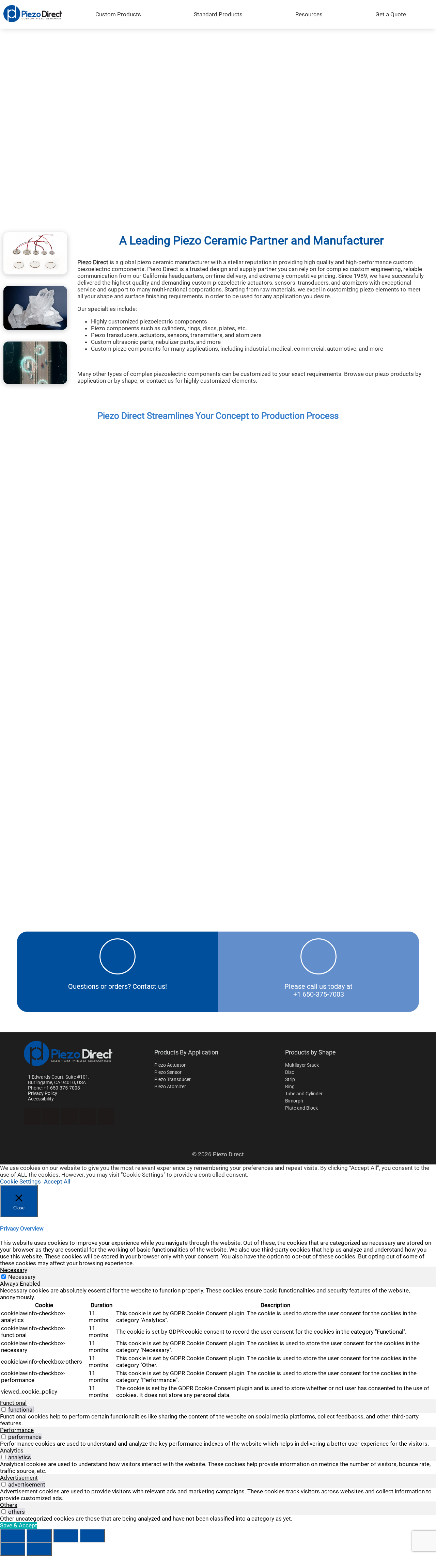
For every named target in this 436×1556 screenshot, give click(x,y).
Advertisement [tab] (19, 1477)
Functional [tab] (13, 1402)
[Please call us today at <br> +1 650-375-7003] (318, 956)
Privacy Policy (42, 1093)
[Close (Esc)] (92, 1535)
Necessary (21, 1276)
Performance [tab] (17, 1430)
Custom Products (118, 14)
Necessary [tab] (13, 1270)
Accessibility (41, 1098)
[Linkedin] (32, 1116)
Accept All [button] (57, 1181)
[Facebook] (50, 1116)
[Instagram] (87, 1116)
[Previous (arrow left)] (12, 1549)
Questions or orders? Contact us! (117, 986)
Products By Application (186, 1052)
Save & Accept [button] (18, 1525)
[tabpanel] (218, 1343)
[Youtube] (69, 1116)
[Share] (65, 1535)
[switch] (3, 1409)
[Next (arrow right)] (39, 1549)
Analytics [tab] (12, 1450)
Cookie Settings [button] (20, 1181)
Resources (309, 14)
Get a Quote (390, 14)
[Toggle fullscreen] (39, 1535)
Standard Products (218, 14)
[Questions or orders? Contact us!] (117, 956)
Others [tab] (8, 1505)
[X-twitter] (105, 1116)
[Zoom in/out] (12, 1535)
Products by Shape (310, 1052)
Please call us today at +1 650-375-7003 (318, 990)
